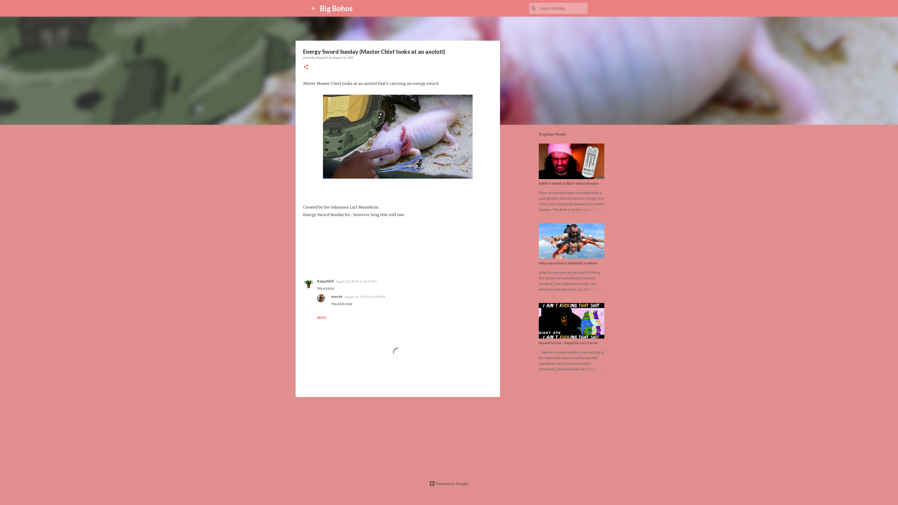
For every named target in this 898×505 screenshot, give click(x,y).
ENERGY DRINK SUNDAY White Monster (569, 183)
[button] (306, 67)
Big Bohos (336, 8)
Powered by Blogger (452, 483)
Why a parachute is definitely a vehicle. (568, 263)
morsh (336, 296)
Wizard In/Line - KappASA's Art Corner (568, 343)
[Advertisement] (398, 436)
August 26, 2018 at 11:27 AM (356, 281)
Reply (321, 318)
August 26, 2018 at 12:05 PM (364, 297)
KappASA (325, 281)
